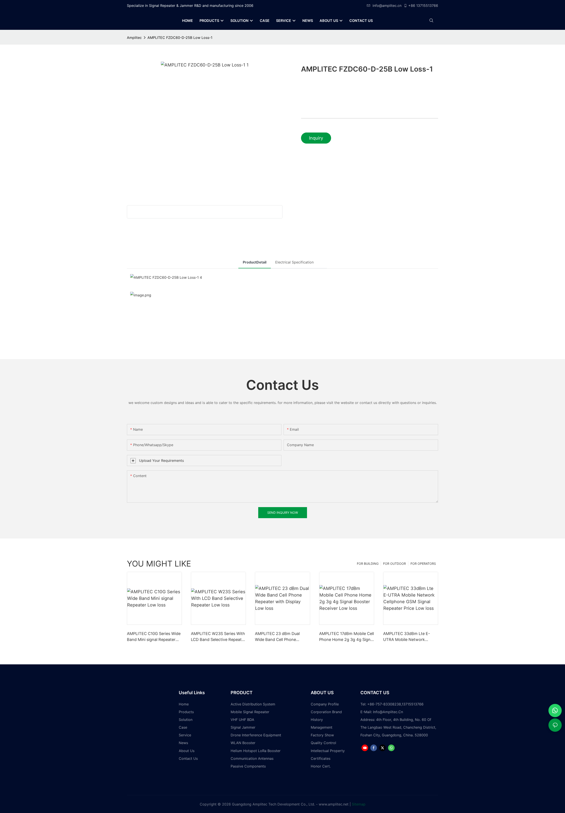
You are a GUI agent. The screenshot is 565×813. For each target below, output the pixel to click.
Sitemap (358, 804)
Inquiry (316, 138)
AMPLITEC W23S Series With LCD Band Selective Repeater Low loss (218, 636)
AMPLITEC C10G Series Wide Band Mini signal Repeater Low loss (154, 636)
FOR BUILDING (368, 563)
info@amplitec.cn (387, 5)
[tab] (322, 258)
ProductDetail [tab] (254, 262)
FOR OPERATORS (423, 563)
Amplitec (134, 37)
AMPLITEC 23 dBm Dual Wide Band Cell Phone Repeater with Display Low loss (280, 636)
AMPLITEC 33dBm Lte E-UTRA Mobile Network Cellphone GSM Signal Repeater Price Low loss (406, 636)
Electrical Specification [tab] (294, 262)
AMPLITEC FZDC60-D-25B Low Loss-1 (179, 37)
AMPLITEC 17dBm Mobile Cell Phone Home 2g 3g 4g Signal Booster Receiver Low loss (346, 636)
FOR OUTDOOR (394, 563)
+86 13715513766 (423, 5)
